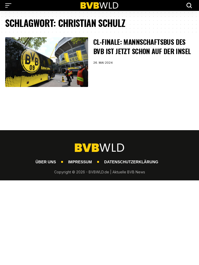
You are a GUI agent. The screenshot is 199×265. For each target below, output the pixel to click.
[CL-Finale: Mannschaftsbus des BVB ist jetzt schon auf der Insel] (46, 62)
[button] (9, 5)
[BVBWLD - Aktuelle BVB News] (99, 5)
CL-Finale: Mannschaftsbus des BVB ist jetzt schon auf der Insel (142, 46)
